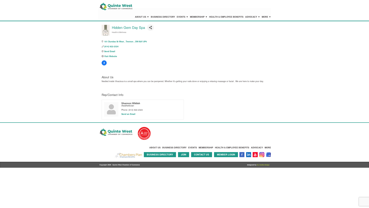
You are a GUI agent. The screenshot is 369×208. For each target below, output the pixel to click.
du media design (263, 165)
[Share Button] (150, 27)
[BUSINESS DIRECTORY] (160, 158)
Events (181, 16)
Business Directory (163, 16)
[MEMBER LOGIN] (226, 158)
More (265, 16)
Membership (197, 16)
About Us (140, 16)
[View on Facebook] (104, 64)
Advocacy (251, 16)
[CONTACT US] (202, 158)
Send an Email (128, 114)
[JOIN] (184, 158)
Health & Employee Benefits (226, 16)
